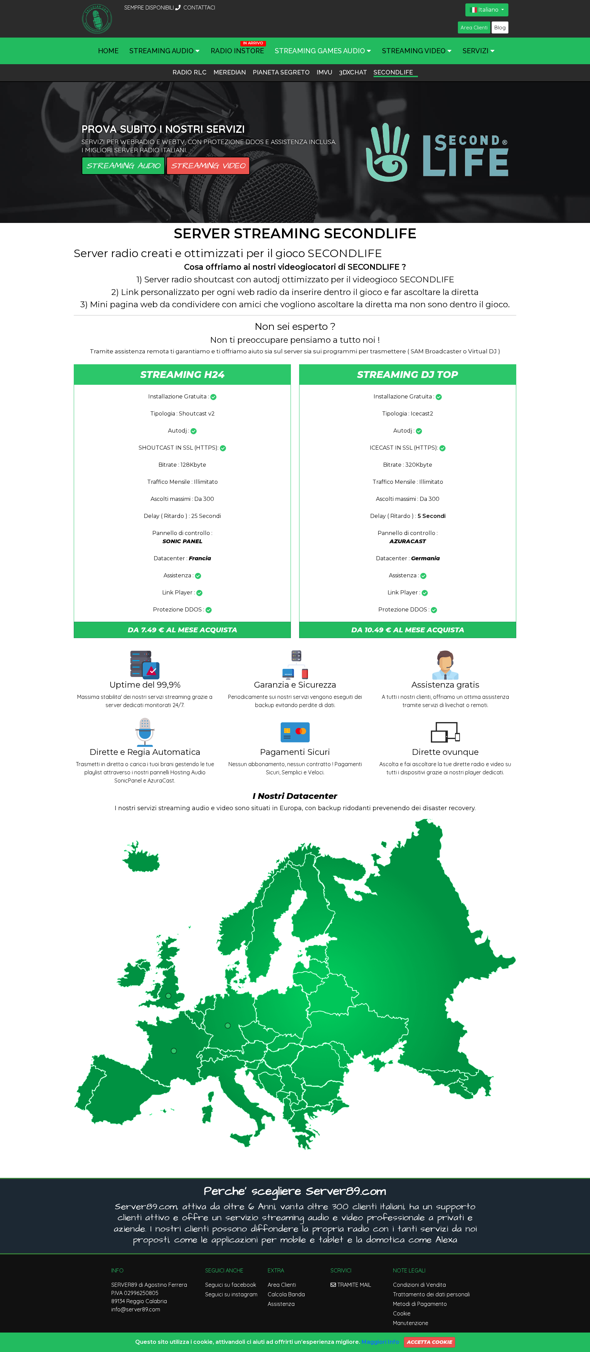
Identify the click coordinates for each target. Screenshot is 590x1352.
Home (108, 51)
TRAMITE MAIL (353, 1284)
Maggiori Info (380, 1342)
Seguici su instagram (231, 1294)
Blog (500, 27)
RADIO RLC (190, 72)
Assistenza (281, 1303)
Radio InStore (237, 51)
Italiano (488, 9)
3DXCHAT (353, 72)
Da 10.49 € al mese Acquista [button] (407, 630)
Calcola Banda (286, 1294)
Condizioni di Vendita (419, 1284)
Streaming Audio (123, 166)
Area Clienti (474, 27)
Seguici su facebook (230, 1284)
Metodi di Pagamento (420, 1303)
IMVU (325, 72)
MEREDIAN (230, 72)
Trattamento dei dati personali (431, 1294)
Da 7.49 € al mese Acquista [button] (182, 630)
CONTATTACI (198, 7)
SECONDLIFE (393, 72)
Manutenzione (410, 1323)
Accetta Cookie (429, 1342)
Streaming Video (208, 166)
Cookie (401, 1313)
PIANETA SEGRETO (282, 72)
